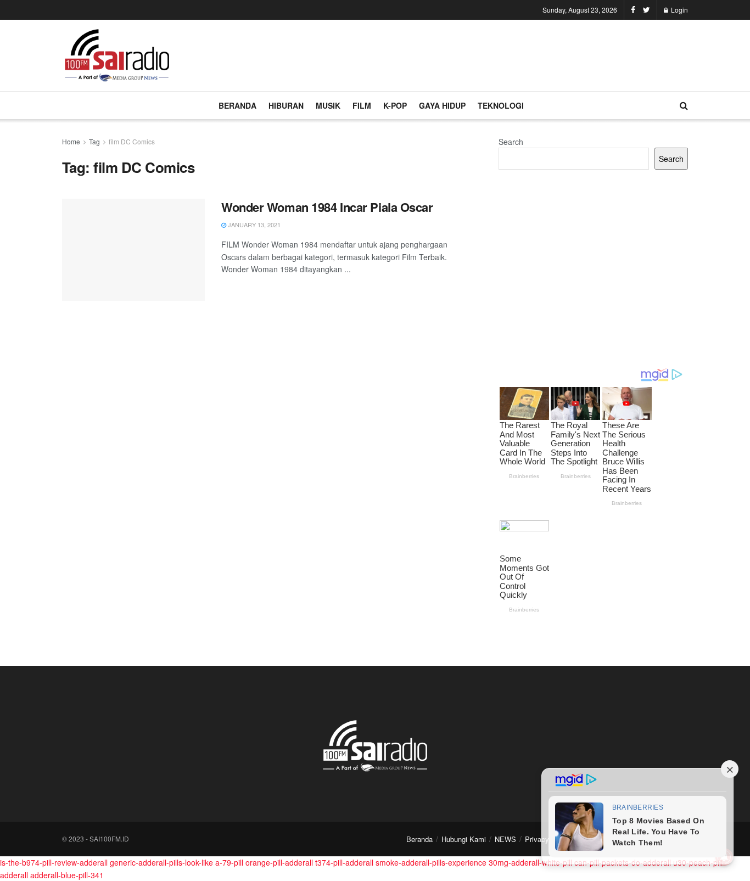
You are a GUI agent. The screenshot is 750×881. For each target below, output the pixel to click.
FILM (361, 105)
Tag (94, 141)
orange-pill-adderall (279, 862)
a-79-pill (229, 862)
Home (71, 141)
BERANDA (237, 105)
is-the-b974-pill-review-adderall (54, 862)
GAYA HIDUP (442, 105)
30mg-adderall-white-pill (530, 862)
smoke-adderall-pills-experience (431, 862)
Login (678, 9)
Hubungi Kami (463, 839)
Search (511, 141)
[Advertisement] (488, 53)
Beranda (419, 839)
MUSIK (328, 105)
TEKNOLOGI (501, 105)
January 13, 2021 (253, 224)
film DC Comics (132, 141)
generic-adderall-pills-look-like (161, 862)
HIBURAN (286, 105)
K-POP (395, 105)
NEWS (505, 839)
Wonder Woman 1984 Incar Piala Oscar (327, 207)
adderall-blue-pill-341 (67, 874)
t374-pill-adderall (344, 862)
